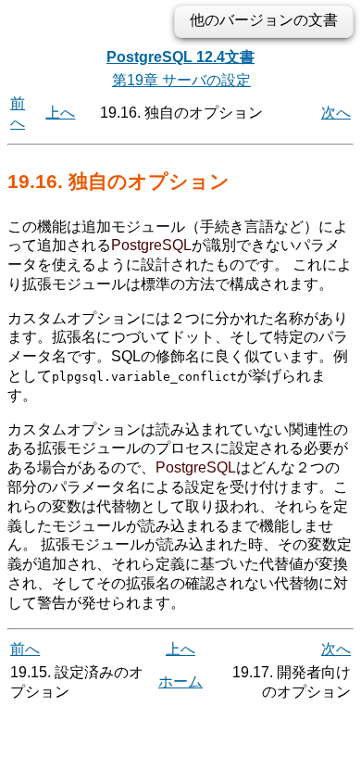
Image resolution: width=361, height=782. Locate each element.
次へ (336, 112)
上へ (60, 112)
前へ (25, 649)
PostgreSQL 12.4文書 (180, 57)
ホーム (180, 681)
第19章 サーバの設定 (181, 80)
